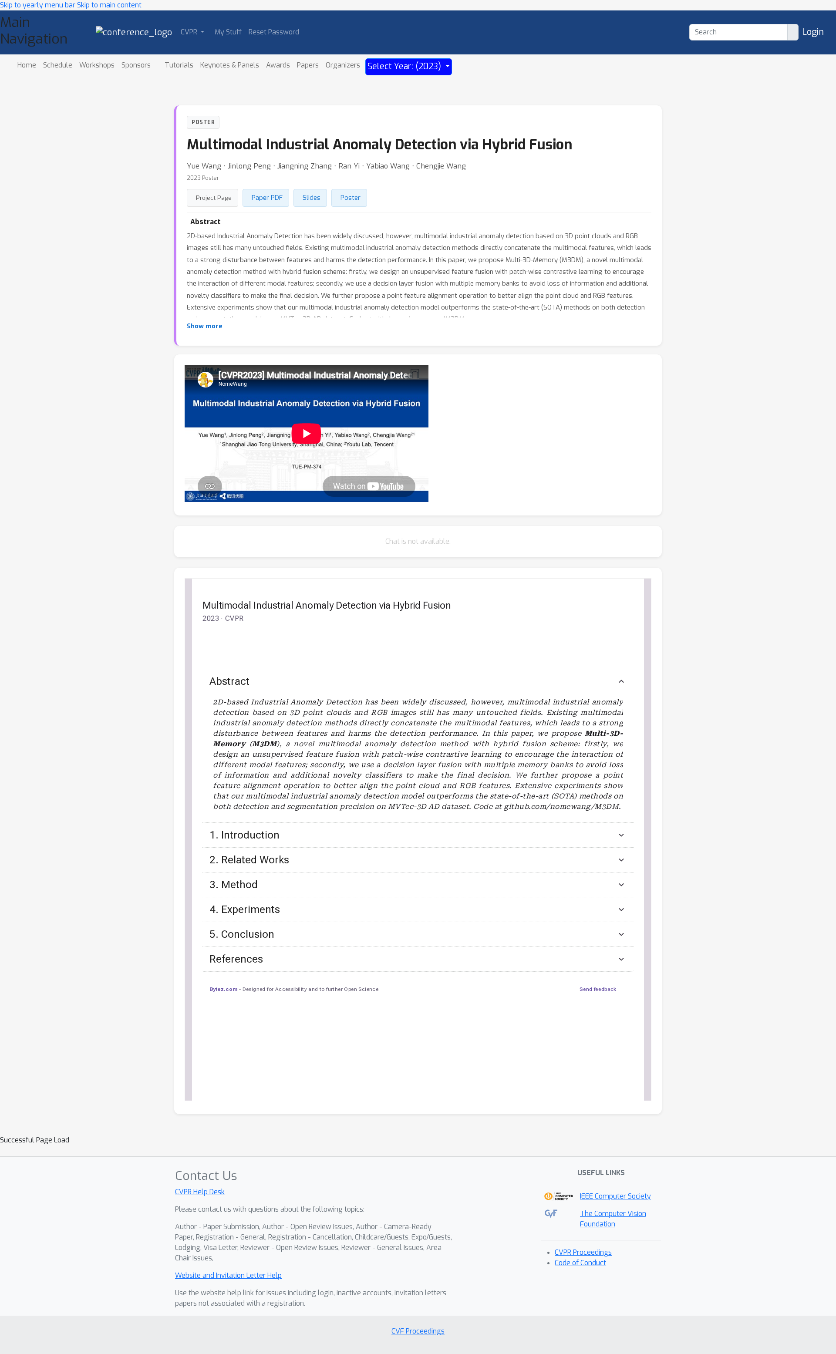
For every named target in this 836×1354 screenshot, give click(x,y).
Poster (350, 197)
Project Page (214, 198)
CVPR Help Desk (200, 1191)
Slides (311, 197)
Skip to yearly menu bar (37, 5)
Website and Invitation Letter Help (228, 1275)
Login (813, 32)
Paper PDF (267, 197)
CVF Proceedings (418, 1331)
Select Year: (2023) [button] (405, 66)
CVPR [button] (190, 32)
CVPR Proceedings (583, 1252)
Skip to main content (109, 5)
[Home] (134, 32)
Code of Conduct (580, 1262)
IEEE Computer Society (615, 1196)
